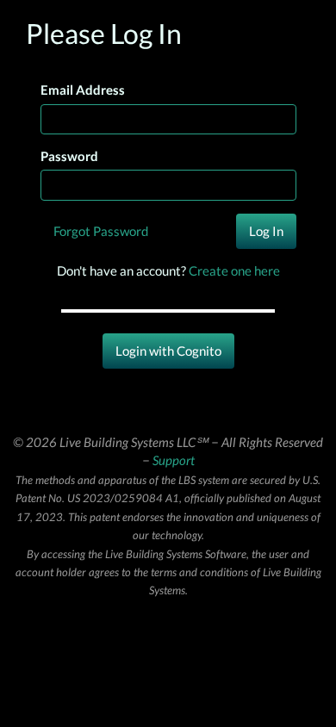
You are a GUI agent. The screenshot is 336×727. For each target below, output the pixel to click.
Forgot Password (100, 231)
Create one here (234, 270)
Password (69, 156)
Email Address (82, 89)
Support (173, 460)
